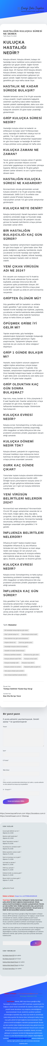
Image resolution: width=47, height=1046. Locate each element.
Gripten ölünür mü (10, 642)
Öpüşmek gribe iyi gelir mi (32, 667)
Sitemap (25, 816)
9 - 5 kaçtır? (7, 789)
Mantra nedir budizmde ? (10, 836)
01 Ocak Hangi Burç (9, 968)
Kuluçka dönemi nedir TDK (13, 658)
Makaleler (12, 625)
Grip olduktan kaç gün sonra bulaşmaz (16, 638)
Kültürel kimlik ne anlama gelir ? (12, 873)
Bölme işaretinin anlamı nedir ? (12, 852)
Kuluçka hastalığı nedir (11, 663)
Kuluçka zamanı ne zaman (13, 667)
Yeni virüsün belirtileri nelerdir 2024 (15, 675)
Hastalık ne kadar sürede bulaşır (14, 650)
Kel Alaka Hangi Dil (8, 955)
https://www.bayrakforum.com (12, 813)
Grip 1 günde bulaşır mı (11, 634)
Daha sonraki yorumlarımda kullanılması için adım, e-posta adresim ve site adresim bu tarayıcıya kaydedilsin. (23, 783)
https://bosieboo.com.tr (35, 813)
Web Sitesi (6, 770)
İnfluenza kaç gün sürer (31, 654)
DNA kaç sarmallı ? (8, 868)
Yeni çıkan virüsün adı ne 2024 (14, 671)
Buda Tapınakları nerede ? (11, 841)
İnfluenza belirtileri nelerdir (13, 654)
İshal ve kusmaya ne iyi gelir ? (12, 857)
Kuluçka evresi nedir (30, 658)
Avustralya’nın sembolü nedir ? (12, 847)
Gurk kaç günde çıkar (25, 642)
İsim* (4, 751)
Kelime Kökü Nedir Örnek (10, 962)
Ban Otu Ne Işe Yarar (12, 696)
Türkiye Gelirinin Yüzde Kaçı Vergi (17, 689)
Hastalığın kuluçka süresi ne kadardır (16, 646)
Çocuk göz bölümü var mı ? (11, 831)
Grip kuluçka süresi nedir (29, 634)
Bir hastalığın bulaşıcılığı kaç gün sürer (16, 630)
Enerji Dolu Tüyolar (32, 8)
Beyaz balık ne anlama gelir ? (12, 878)
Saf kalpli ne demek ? (9, 862)
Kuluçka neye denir (28, 663)
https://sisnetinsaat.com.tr (11, 816)
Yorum (5, 726)
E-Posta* (6, 760)
